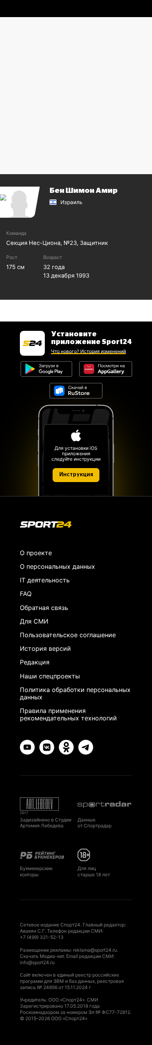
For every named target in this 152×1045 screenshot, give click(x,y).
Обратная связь (44, 608)
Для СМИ (34, 621)
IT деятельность (45, 580)
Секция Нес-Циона (33, 242)
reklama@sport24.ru (95, 950)
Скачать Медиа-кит (42, 956)
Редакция (34, 662)
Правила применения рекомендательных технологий (68, 714)
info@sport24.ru (37, 962)
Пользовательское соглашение (68, 635)
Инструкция (76, 474)
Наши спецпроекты (50, 676)
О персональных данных (57, 566)
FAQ (26, 594)
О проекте (36, 553)
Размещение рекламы (45, 950)
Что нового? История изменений (88, 351)
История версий (45, 648)
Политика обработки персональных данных (75, 693)
